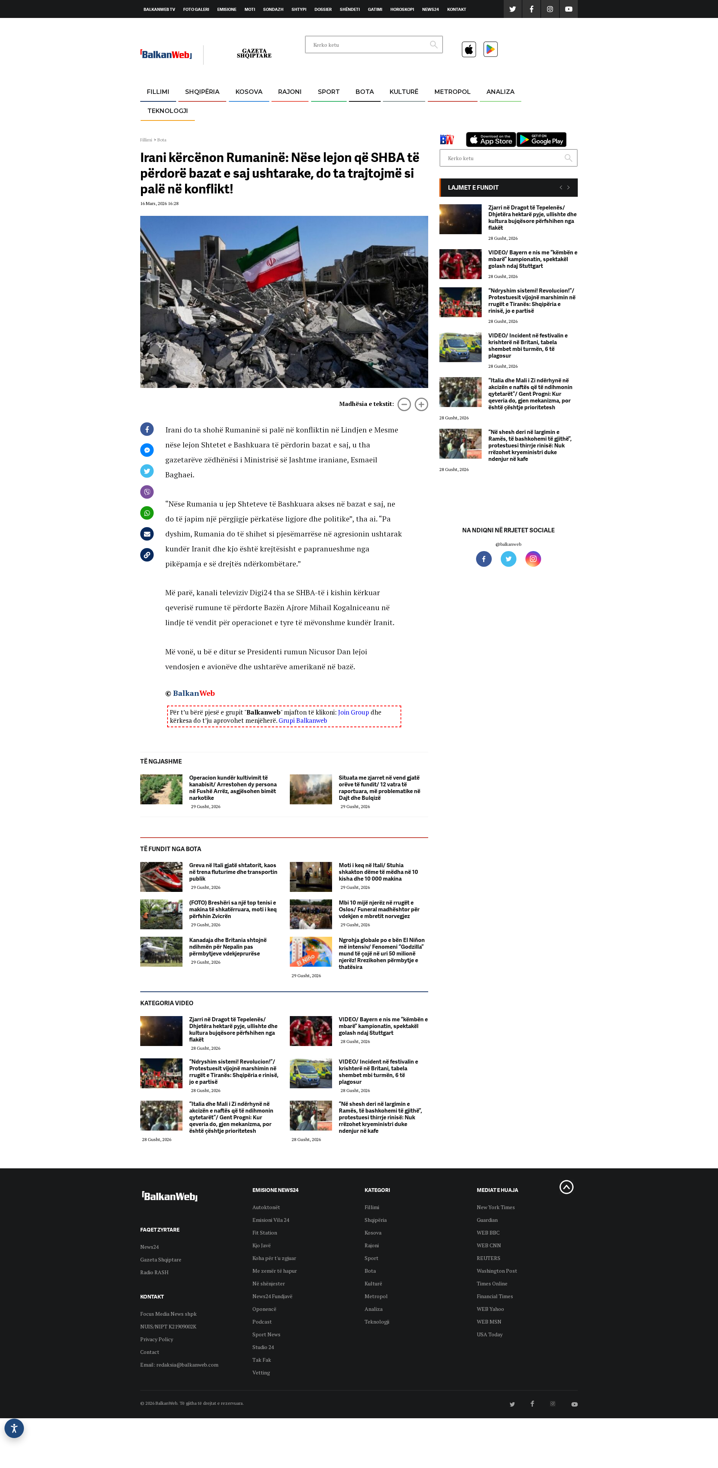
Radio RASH (154, 1272)
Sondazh (273, 9)
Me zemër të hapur (274, 1270)
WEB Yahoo (490, 1308)
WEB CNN (489, 1245)
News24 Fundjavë (272, 1296)
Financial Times (495, 1296)
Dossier (323, 9)
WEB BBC (488, 1232)
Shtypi (299, 9)
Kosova (249, 91)
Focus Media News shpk (168, 1313)
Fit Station (264, 1232)
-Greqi (284, 110)
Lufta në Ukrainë (364, 130)
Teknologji (167, 110)
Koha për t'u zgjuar (274, 1257)
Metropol (453, 91)
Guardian (487, 1219)
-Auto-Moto (161, 129)
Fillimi (158, 91)
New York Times (496, 1207)
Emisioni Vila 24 (270, 1219)
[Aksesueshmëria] (14, 1428)
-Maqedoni (290, 128)
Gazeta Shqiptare (160, 1259)
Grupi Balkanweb (303, 720)
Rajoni (290, 91)
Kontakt (456, 9)
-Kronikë (194, 110)
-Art (393, 110)
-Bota (323, 110)
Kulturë (404, 91)
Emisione (226, 9)
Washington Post (497, 1270)
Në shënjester (268, 1283)
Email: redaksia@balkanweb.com (179, 1364)
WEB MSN (489, 1321)
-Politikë (194, 128)
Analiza (501, 91)
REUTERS (488, 1257)
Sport (329, 91)
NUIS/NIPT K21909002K (168, 1326)
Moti (250, 9)
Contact (149, 1351)
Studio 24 (263, 1347)
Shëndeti (350, 9)
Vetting (261, 1372)
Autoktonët (266, 1207)
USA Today (490, 1334)
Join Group (353, 712)
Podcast (262, 1321)
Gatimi (375, 9)
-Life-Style (446, 128)
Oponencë (264, 1308)
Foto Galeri (196, 9)
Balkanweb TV (159, 9)
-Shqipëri (327, 128)
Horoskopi (402, 9)
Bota (365, 91)
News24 (430, 9)
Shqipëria (202, 91)
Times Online (492, 1283)
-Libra (395, 128)
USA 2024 (364, 110)
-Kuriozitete (449, 110)
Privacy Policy (156, 1339)
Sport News (266, 1334)
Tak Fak (261, 1359)
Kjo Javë (261, 1245)
